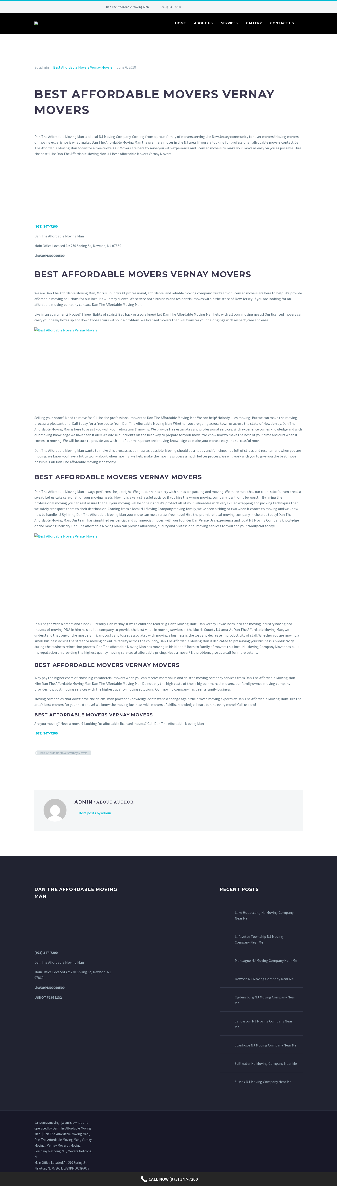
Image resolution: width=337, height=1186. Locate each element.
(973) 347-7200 (171, 7)
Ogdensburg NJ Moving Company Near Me (265, 1000)
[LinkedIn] (206, 7)
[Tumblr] (57, 766)
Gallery (254, 23)
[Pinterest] (226, 7)
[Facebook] (199, 7)
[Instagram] (219, 7)
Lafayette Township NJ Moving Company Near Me (259, 939)
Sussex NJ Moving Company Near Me (263, 1081)
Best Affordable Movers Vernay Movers (83, 67)
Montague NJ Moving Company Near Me (266, 960)
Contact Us (282, 23)
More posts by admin (94, 813)
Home (180, 23)
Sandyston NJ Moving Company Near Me (263, 1024)
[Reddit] (70, 766)
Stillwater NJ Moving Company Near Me (266, 1063)
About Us (203, 23)
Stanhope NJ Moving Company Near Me (265, 1045)
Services (229, 23)
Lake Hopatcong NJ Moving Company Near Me (264, 915)
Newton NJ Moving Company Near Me (264, 978)
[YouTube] (233, 7)
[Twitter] (213, 7)
